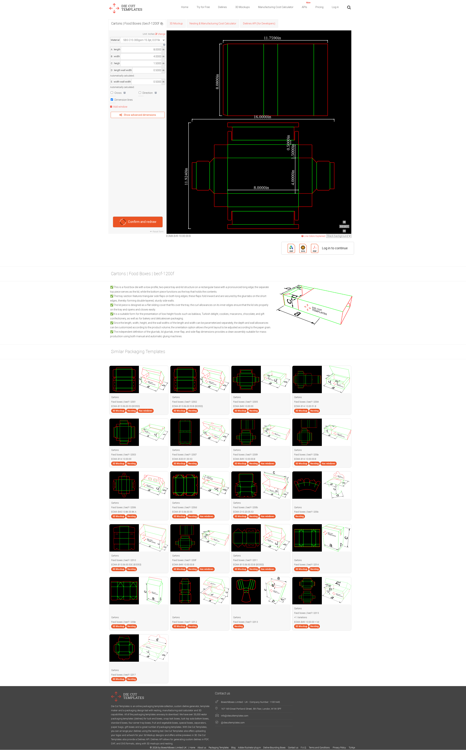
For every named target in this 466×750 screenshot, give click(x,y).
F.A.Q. (304, 747)
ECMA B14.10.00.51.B (305, 406)
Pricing (319, 7)
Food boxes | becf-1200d (184, 507)
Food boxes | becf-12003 (123, 454)
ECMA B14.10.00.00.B (305, 459)
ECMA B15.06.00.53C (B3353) (126, 564)
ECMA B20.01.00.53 (182, 459)
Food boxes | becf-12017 (123, 674)
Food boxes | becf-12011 (245, 560)
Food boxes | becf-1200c (306, 511)
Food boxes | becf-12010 (123, 560)
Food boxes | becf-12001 (123, 401)
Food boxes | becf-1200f (184, 560)
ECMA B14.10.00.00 (121, 459)
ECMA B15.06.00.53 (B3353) (125, 406)
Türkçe (352, 747)
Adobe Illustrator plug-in (249, 747)
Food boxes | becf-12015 (306, 613)
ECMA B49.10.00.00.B (244, 459)
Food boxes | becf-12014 (306, 564)
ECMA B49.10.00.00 (243, 406)
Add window (120, 106)
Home (184, 7)
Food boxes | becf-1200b (245, 507)
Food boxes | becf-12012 (184, 622)
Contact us (293, 747)
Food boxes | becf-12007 (184, 454)
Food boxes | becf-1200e (123, 622)
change (161, 34)
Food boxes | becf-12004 (306, 401)
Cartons (115, 397)
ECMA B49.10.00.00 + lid (306, 622)
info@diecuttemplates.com (234, 715)
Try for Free (203, 7)
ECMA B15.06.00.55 (182, 511)
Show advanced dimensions (140, 114)
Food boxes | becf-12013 (245, 622)
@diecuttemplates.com (233, 722)
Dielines (222, 7)
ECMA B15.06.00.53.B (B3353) (187, 406)
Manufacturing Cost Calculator (275, 7)
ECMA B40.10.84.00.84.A (123, 511)
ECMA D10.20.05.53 (243, 511)
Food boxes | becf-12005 (245, 401)
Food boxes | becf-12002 (184, 401)
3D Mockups (242, 7)
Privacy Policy (339, 747)
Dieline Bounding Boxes (274, 747)
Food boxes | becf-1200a (306, 454)
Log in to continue (335, 248)
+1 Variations (300, 617)
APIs (306, 5)
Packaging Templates (219, 747)
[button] (161, 23)
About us (202, 747)
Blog (233, 747)
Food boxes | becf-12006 (123, 507)
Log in (335, 7)
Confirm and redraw (142, 222)
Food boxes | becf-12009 (245, 454)
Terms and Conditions (319, 747)
